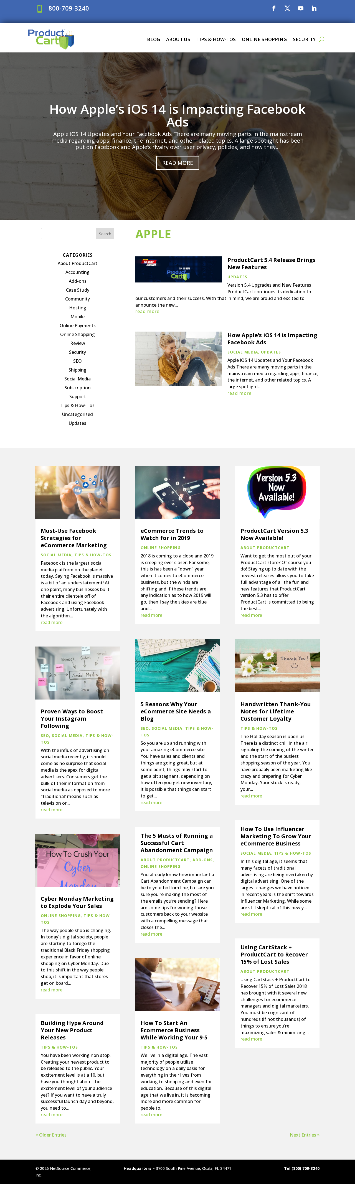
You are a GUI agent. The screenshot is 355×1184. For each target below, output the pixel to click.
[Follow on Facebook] (274, 8)
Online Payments (78, 325)
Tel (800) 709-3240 (302, 1168)
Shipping (78, 370)
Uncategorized (77, 414)
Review (77, 343)
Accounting (77, 272)
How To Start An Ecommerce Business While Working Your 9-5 (174, 1030)
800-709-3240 (69, 8)
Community (77, 299)
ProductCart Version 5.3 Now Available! (274, 534)
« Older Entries (51, 1135)
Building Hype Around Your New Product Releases (72, 1030)
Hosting (77, 308)
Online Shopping (264, 39)
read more (147, 311)
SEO (77, 361)
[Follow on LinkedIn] (314, 8)
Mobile (77, 317)
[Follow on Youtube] (300, 8)
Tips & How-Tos (216, 39)
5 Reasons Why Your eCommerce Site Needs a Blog (176, 711)
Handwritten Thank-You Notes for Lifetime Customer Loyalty (275, 711)
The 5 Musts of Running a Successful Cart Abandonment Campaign (177, 843)
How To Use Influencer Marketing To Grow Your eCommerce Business (275, 836)
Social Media (77, 379)
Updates (77, 423)
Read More (177, 162)
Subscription (78, 388)
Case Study (77, 290)
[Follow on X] (287, 8)
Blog (153, 39)
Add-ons (78, 281)
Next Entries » (305, 1135)
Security (304, 39)
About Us (178, 39)
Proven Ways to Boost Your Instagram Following (72, 718)
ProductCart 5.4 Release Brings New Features (271, 263)
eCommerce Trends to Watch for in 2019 (172, 534)
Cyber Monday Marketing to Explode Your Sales (77, 902)
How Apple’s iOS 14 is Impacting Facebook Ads (177, 115)
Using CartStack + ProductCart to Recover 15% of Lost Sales (274, 954)
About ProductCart (77, 263)
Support (77, 396)
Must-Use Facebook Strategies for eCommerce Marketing (74, 538)
